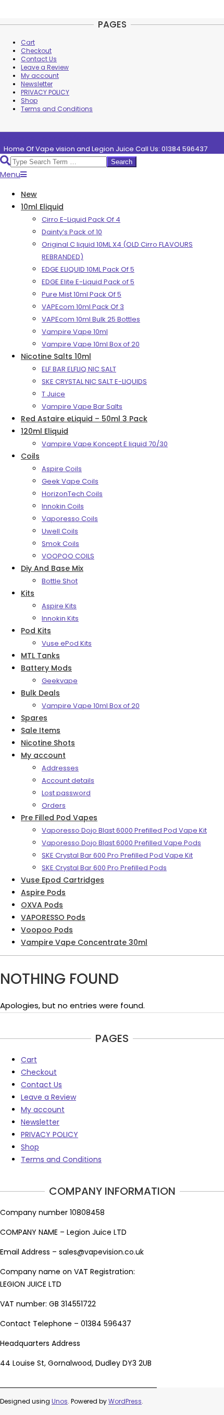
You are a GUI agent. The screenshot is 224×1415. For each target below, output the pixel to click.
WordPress (125, 1401)
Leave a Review (45, 67)
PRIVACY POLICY (45, 92)
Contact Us (39, 59)
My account (40, 75)
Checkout (36, 50)
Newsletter (37, 83)
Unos (60, 1401)
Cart (28, 42)
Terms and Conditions (57, 108)
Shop (29, 100)
